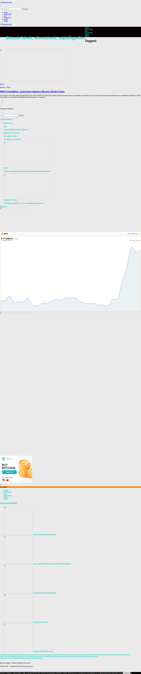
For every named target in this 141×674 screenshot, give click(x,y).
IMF (35, 658)
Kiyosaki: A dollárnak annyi (43, 651)
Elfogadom (127, 673)
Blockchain (7, 654)
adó (62, 656)
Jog (5, 16)
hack (16, 656)
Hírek (5, 12)
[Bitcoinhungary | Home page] (6, 2)
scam (15, 654)
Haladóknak (70, 656)
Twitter (75, 656)
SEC (18, 654)
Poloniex (40, 658)
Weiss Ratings (44, 656)
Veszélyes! (7, 17)
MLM (124, 654)
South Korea (113, 654)
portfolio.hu (49, 654)
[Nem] (131, 673)
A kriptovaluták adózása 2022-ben (16, 129)
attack (121, 654)
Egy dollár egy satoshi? (12, 139)
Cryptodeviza (55, 654)
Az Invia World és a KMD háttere (44, 593)
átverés (12, 654)
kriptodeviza (62, 654)
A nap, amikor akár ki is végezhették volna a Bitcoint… (52, 564)
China (78, 656)
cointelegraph (37, 654)
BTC (6, 234)
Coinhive (15, 658)
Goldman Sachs (87, 654)
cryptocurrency (26, 654)
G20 (30, 658)
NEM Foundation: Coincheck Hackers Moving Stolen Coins (32, 91)
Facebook (100, 654)
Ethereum (51, 656)
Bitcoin (2, 654)
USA (8, 656)
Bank (118, 654)
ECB (28, 658)
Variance (43, 654)
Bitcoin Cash (57, 656)
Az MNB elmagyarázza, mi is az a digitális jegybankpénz (24, 203)
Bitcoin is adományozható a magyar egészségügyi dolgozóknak (27, 171)
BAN (6, 656)
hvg (37, 658)
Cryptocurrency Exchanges (75, 654)
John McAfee (36, 656)
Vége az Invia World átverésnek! (44, 534)
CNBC (13, 656)
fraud (31, 656)
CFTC (28, 656)
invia (32, 654)
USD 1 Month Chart (132, 234)
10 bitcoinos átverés (40, 622)
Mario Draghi (106, 654)
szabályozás (23, 658)
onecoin (65, 656)
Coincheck (24, 656)
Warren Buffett (84, 656)
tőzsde (19, 656)
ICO (67, 654)
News (6, 19)
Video (6, 21)
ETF (19, 658)
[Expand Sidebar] (1, 484)
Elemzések (7, 14)
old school (91, 656)
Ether (32, 658)
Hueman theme (27, 666)
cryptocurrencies (8, 658)
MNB (21, 654)
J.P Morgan (95, 654)
